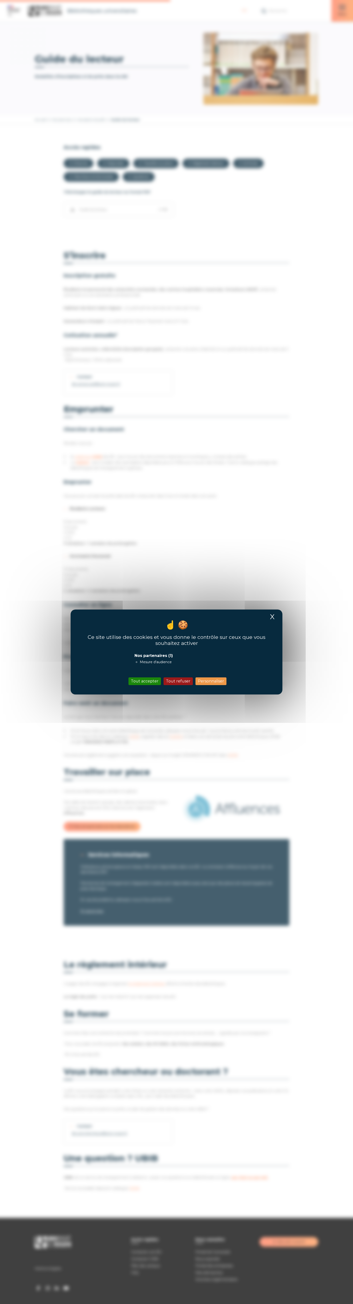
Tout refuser (178, 681)
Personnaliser (211, 681)
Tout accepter (144, 681)
